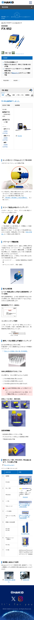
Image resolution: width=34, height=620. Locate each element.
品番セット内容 (8, 95)
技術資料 (16, 80)
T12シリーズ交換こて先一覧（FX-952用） (16, 351)
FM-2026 (25, 497)
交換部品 (27, 95)
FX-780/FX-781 (25, 533)
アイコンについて (19, 53)
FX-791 (25, 546)
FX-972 (20, 136)
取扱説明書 (6, 80)
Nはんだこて (15, 73)
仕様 (13, 95)
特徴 (3, 95)
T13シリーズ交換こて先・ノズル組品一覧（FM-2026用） (24, 505)
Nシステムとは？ (9, 465)
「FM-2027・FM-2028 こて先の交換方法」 (16, 197)
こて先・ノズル (20, 95)
